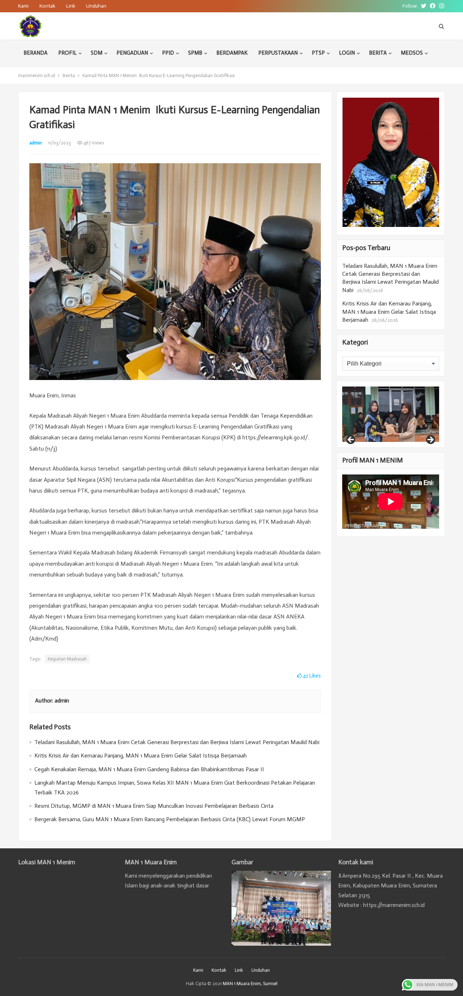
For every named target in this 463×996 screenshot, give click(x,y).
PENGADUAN (132, 53)
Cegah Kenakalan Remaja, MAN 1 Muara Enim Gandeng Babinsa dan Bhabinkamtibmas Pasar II (149, 769)
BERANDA (35, 53)
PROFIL (67, 53)
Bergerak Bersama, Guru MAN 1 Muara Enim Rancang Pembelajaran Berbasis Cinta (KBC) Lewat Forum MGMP (169, 819)
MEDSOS (412, 53)
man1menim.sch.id (36, 75)
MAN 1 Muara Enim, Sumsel (250, 983)
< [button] (351, 440)
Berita (69, 75)
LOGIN (347, 53)
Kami (23, 6)
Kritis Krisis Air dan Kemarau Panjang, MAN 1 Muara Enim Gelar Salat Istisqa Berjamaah (140, 755)
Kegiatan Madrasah (67, 659)
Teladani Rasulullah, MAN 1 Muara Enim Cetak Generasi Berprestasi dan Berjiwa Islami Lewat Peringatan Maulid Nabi (176, 742)
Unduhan (96, 6)
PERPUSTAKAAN (278, 53)
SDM (96, 53)
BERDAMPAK (231, 53)
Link (70, 6)
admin (35, 142)
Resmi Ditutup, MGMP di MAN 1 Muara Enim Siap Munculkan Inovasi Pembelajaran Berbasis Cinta (153, 805)
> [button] (430, 440)
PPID (168, 53)
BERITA (378, 53)
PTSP (318, 53)
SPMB (195, 53)
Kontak (47, 6)
